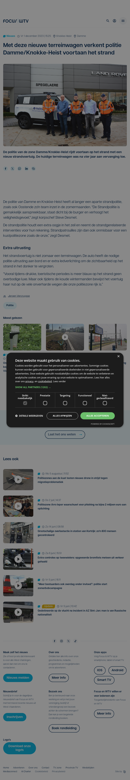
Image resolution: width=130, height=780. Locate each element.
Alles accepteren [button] (97, 415)
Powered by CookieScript (102, 424)
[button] (65, 387)
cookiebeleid (45, 381)
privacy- (29, 381)
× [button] (118, 356)
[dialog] (65, 390)
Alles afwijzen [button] (62, 415)
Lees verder (59, 381)
